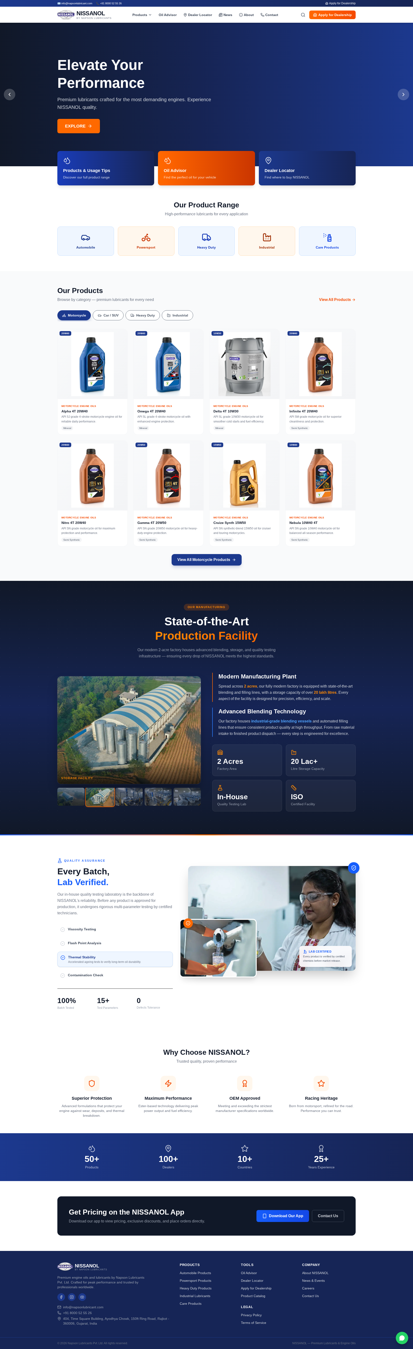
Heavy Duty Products (196, 1288)
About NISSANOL (315, 1273)
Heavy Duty (145, 315)
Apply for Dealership (342, 3)
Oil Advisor (168, 15)
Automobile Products (195, 1273)
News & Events (313, 1280)
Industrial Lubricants (195, 1296)
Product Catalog (253, 1296)
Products (139, 15)
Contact (271, 15)
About (249, 15)
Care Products (190, 1303)
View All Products (335, 300)
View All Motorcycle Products (203, 560)
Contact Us (328, 1216)
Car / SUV (111, 315)
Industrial (180, 315)
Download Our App (286, 1216)
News (227, 15)
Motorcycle (77, 315)
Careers (308, 1288)
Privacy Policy (251, 1315)
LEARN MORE (79, 126)
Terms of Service (253, 1323)
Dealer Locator (200, 15)
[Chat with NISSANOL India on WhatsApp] (402, 1338)
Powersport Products (195, 1280)
